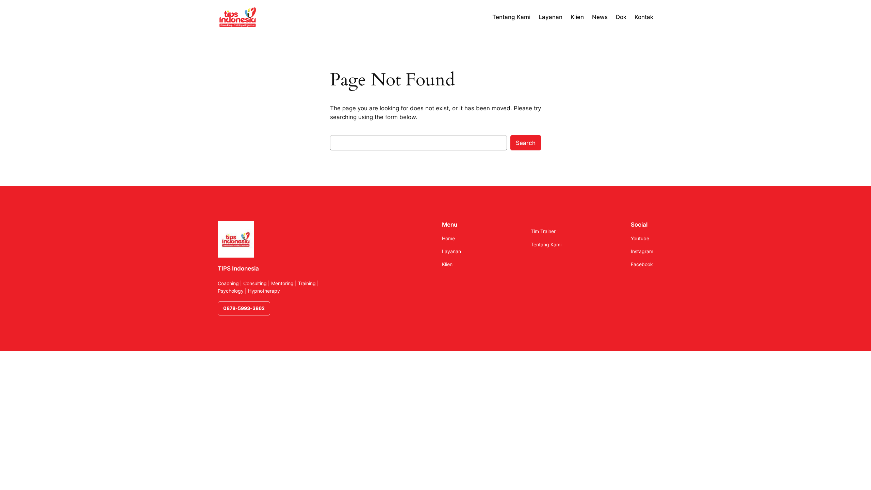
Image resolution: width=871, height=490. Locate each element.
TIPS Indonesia (238, 268)
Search (526, 143)
